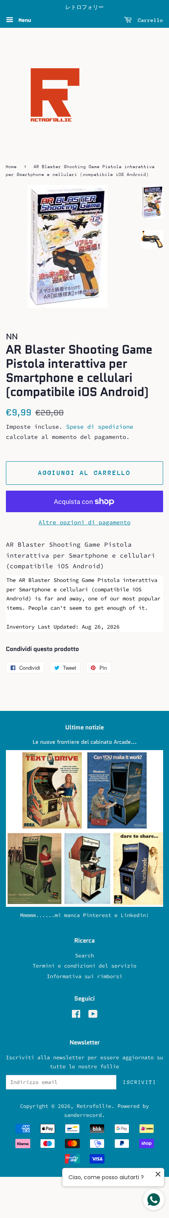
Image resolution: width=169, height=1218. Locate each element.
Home (11, 166)
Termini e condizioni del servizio (84, 965)
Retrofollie (94, 1106)
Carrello (149, 20)
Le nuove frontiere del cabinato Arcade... (85, 742)
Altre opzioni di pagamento (84, 522)
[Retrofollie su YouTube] (92, 1015)
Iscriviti (139, 1082)
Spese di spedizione (99, 426)
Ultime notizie (84, 727)
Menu (23, 20)
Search (84, 955)
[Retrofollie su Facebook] (76, 1015)
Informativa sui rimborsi (84, 976)
